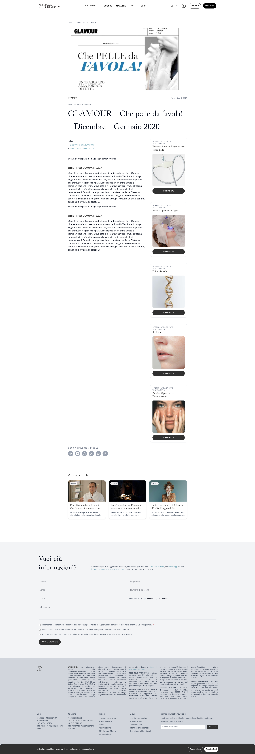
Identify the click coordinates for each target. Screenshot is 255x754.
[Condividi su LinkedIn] (77, 453)
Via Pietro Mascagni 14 (47, 718)
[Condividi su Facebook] (70, 453)
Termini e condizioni (138, 718)
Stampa (92, 22)
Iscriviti (212, 727)
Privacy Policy (136, 721)
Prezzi (101, 725)
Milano (150, 599)
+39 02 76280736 (156, 567)
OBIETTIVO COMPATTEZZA (82, 145)
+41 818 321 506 (75, 723)
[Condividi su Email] (98, 453)
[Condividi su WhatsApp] (84, 453)
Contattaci (195, 6)
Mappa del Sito (105, 734)
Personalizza (195, 749)
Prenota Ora (209, 6)
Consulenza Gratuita (108, 718)
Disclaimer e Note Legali (140, 731)
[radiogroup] (155, 598)
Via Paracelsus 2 (75, 718)
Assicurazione (105, 728)
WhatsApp (172, 567)
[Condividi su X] (91, 453)
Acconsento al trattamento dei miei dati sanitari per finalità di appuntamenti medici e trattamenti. (86, 630)
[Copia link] (105, 453)
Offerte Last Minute (107, 731)
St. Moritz (163, 599)
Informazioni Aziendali (139, 728)
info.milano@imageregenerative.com (107, 569)
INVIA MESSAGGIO (49, 642)
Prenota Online (105, 721)
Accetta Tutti (211, 749)
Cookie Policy (136, 725)
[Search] (172, 6)
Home (70, 22)
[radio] (145, 599)
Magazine (81, 22)
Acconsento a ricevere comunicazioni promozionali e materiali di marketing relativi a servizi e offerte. (87, 634)
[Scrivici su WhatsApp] (183, 5)
